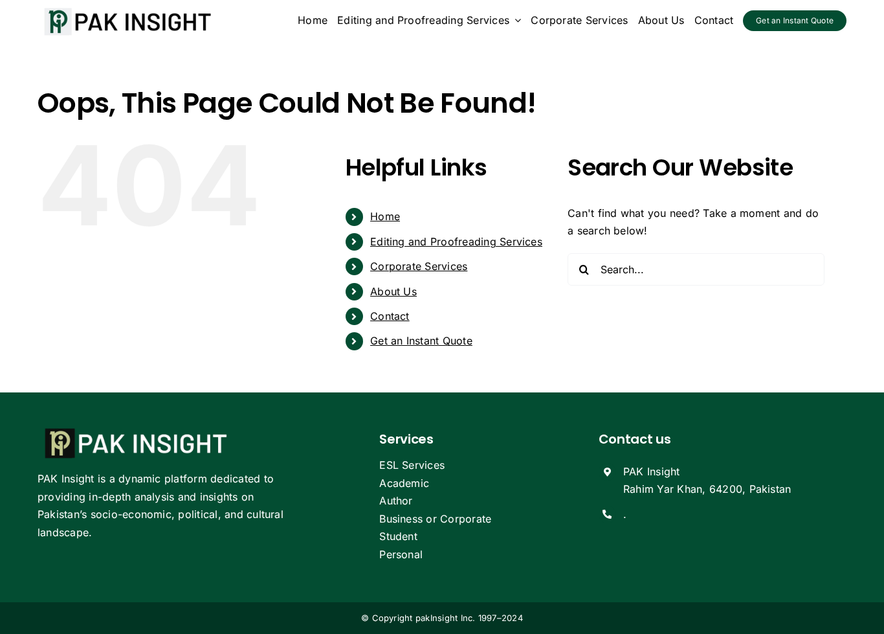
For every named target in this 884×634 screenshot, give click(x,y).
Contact (390, 316)
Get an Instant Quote (421, 340)
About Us (393, 291)
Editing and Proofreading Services (456, 241)
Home (385, 216)
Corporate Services (418, 266)
